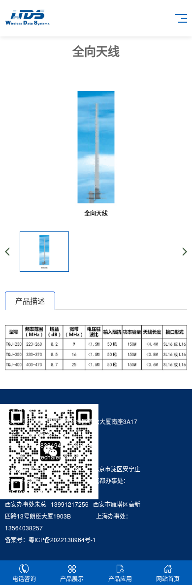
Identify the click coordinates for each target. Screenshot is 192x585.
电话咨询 (24, 578)
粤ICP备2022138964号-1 (62, 539)
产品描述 (30, 300)
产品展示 (72, 578)
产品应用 (120, 578)
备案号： (17, 539)
